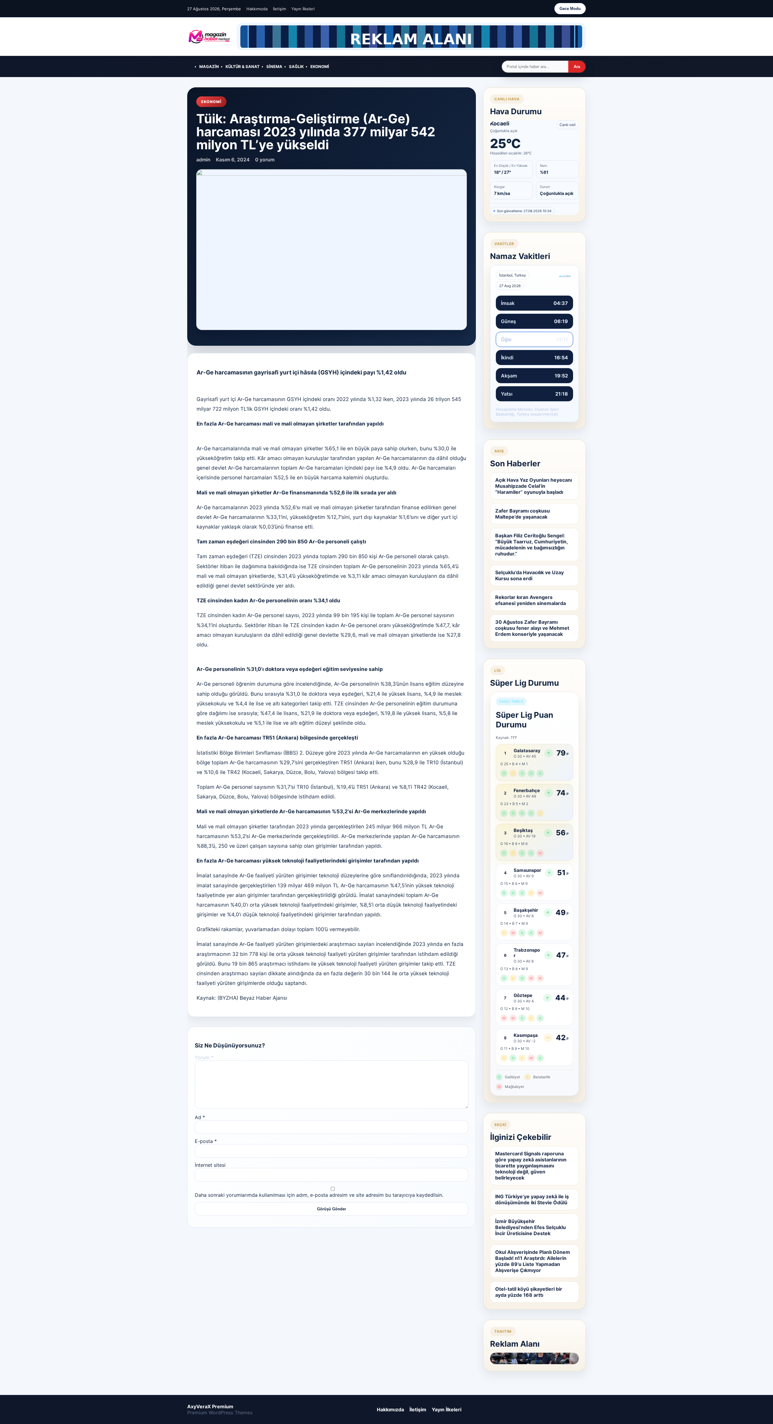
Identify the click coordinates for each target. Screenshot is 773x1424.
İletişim (279, 8)
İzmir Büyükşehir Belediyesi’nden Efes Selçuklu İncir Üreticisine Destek (530, 1227)
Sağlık (296, 66)
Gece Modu (570, 8)
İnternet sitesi (210, 1165)
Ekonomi (319, 66)
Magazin (209, 66)
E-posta (206, 1141)
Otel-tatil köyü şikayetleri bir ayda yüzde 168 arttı (528, 1292)
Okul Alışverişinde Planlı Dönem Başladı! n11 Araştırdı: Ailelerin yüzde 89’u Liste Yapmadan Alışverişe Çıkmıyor (532, 1261)
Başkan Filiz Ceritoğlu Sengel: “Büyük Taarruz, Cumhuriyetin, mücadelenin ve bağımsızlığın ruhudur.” (531, 544)
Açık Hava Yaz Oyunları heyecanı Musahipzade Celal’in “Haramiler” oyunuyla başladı (533, 486)
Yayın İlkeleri (303, 8)
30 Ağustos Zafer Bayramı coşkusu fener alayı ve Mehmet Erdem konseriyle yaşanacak (532, 628)
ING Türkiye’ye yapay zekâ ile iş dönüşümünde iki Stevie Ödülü (532, 1199)
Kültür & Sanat (243, 66)
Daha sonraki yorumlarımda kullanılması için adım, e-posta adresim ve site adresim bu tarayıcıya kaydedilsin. (319, 1195)
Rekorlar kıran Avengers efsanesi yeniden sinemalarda (530, 600)
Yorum (204, 1057)
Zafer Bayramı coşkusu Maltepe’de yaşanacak (522, 514)
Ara (577, 66)
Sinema (274, 66)
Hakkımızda (257, 8)
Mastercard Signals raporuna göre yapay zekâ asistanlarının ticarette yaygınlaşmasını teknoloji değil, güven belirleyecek (530, 1166)
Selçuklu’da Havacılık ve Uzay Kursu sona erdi (529, 575)
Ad (200, 1117)
